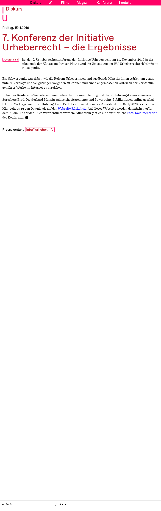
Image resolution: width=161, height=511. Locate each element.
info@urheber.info (39, 130)
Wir (51, 3)
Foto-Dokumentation (142, 113)
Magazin (83, 3)
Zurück (10, 504)
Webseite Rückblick (72, 108)
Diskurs (35, 3)
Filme (65, 3)
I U (5, 15)
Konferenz (104, 3)
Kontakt (125, 3)
